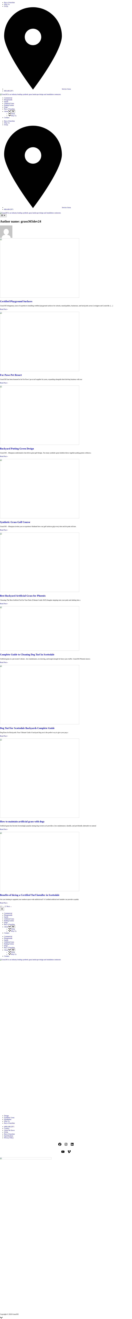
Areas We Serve (9, 1130)
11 (5, 906)
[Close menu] (2, 909)
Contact (6, 117)
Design (6, 1116)
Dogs (6, 107)
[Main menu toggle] (3, 215)
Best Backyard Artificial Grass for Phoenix (23, 595)
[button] (9, 111)
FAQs (6, 6)
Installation (7, 1119)
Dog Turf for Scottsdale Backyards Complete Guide (27, 728)
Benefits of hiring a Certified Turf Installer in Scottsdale (29, 895)
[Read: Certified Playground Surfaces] (39, 297)
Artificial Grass (9, 103)
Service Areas (66, 89)
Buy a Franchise (9, 2)
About (6, 111)
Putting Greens (9, 105)
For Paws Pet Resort (11, 375)
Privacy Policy (9, 1138)
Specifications (8, 1136)
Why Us (7, 4)
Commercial (8, 98)
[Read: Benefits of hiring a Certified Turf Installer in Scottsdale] (39, 891)
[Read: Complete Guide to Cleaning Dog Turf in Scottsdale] (39, 650)
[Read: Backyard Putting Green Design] (39, 444)
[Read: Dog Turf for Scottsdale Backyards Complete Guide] (39, 724)
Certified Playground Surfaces (16, 301)
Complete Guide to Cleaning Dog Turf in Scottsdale (27, 654)
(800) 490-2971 (9, 1126)
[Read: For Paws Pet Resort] (39, 370)
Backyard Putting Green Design (17, 448)
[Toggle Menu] (13, 111)
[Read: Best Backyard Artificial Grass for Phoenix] (39, 591)
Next (9, 906)
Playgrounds (8, 100)
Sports (6, 101)
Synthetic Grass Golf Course (15, 522)
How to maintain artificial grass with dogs (22, 821)
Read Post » (4, 309)
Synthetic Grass (9, 1117)
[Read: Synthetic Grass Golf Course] (39, 518)
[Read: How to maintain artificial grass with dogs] (39, 817)
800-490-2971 (8, 91)
